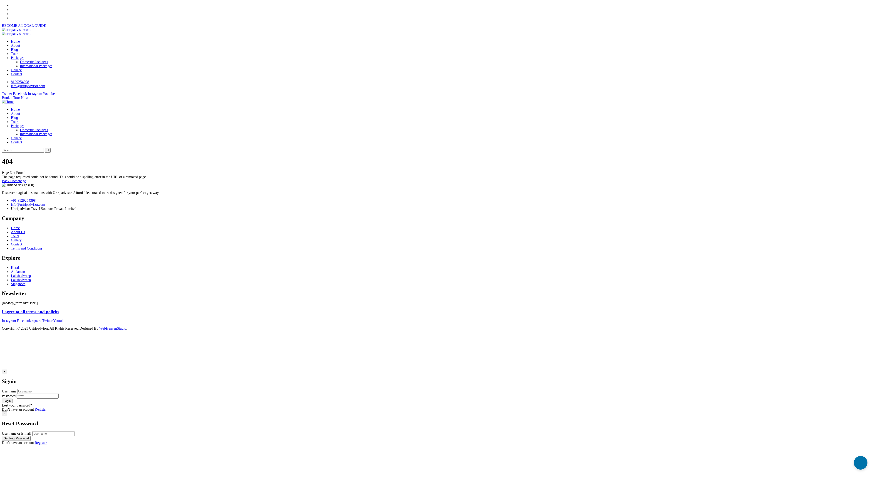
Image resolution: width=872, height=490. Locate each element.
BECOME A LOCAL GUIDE (24, 25)
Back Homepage (14, 181)
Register (41, 409)
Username (9, 391)
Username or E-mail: (17, 433)
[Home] (8, 102)
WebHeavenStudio (112, 328)
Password (9, 396)
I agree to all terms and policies (30, 311)
